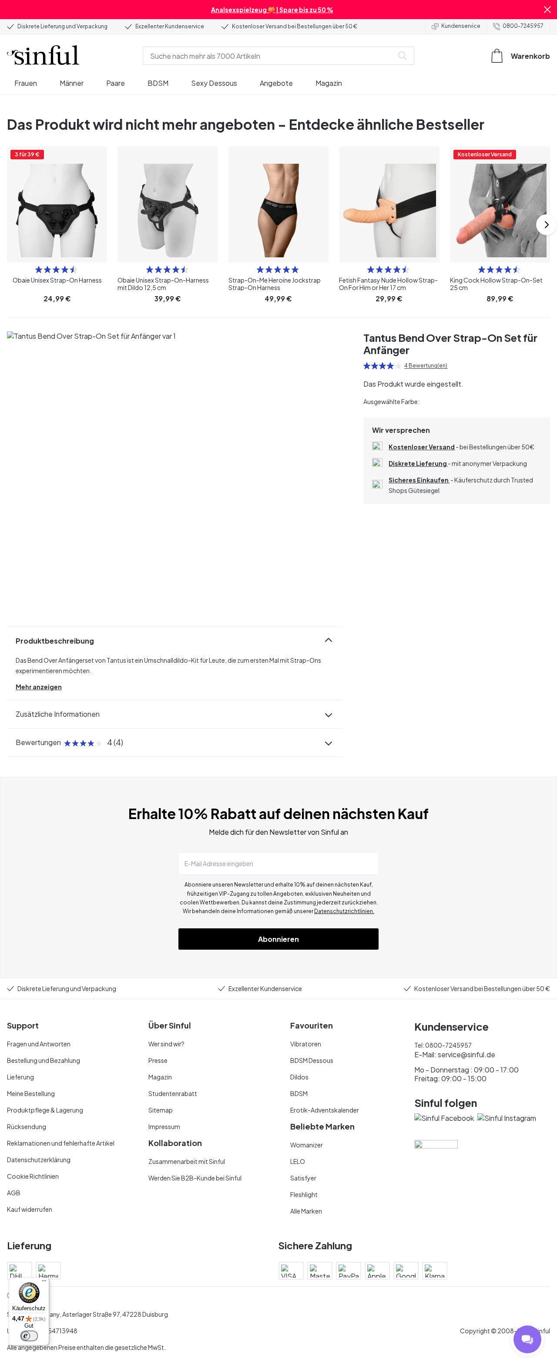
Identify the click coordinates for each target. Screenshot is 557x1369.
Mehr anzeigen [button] (39, 687)
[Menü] (44, 1283)
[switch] (29, 1336)
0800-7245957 (523, 26)
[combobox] (269, 55)
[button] (547, 9)
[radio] (38, 269)
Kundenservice (460, 26)
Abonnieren (278, 939)
